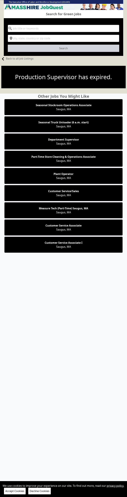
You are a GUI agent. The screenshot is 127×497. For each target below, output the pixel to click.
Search (63, 48)
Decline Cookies (39, 491)
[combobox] (63, 28)
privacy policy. (115, 486)
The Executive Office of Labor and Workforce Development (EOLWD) (39, 2)
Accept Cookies (14, 491)
